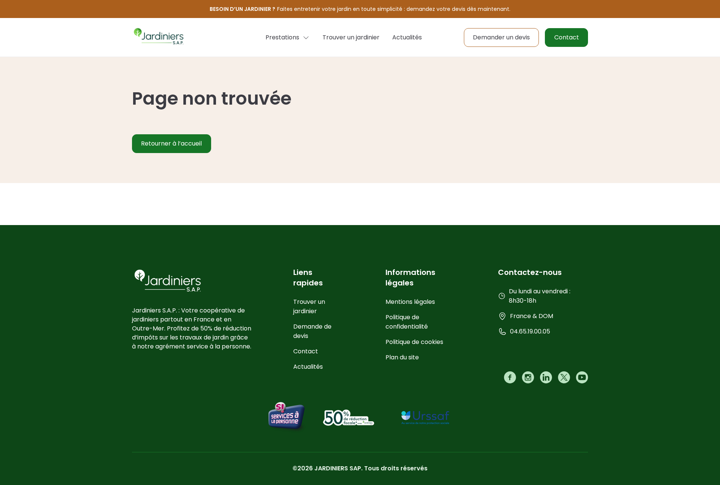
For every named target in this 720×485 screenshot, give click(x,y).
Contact (566, 37)
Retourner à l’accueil (171, 143)
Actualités (407, 37)
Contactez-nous (530, 272)
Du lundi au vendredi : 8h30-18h (539, 296)
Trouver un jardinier (351, 37)
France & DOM (531, 316)
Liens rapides (308, 277)
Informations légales (410, 277)
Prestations (282, 37)
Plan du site (402, 357)
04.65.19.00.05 (530, 331)
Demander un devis (501, 37)
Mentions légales (410, 301)
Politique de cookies (414, 342)
